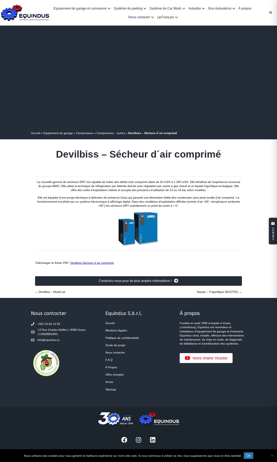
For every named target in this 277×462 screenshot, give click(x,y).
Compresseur (84, 133)
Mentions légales (116, 330)
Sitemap (110, 389)
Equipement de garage (58, 133)
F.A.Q (109, 359)
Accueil (35, 133)
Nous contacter (139, 17)
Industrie (195, 8)
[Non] (272, 455)
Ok (248, 455)
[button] (109, 8)
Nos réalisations (219, 8)
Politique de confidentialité (122, 338)
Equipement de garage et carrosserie (80, 8)
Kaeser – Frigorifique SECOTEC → (219, 291)
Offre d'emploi (114, 374)
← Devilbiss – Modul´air (50, 291)
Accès (109, 382)
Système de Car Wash (165, 8)
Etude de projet (115, 345)
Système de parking (128, 8)
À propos (244, 8)
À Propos (111, 367)
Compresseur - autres (111, 133)
